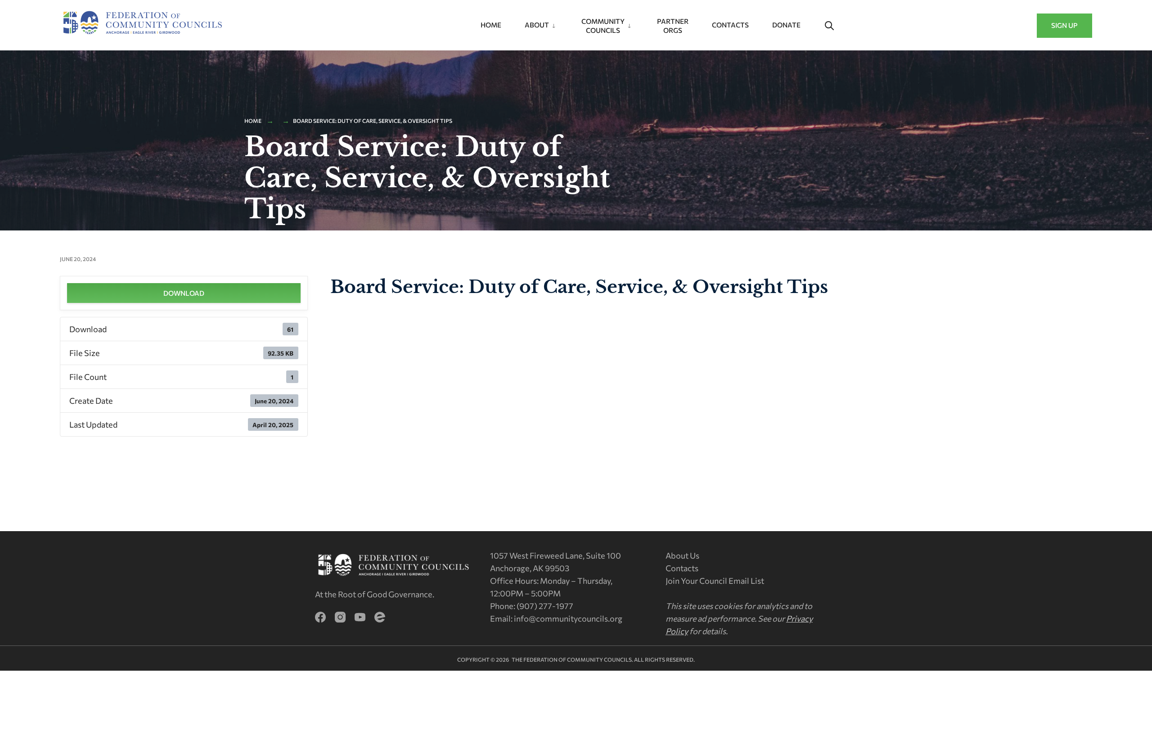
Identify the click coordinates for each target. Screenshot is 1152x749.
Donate (786, 25)
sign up (1064, 25)
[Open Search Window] (829, 26)
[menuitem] (541, 23)
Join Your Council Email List (715, 581)
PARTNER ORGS (672, 25)
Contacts (730, 25)
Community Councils (603, 25)
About (537, 25)
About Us (682, 555)
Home (491, 25)
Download (183, 293)
